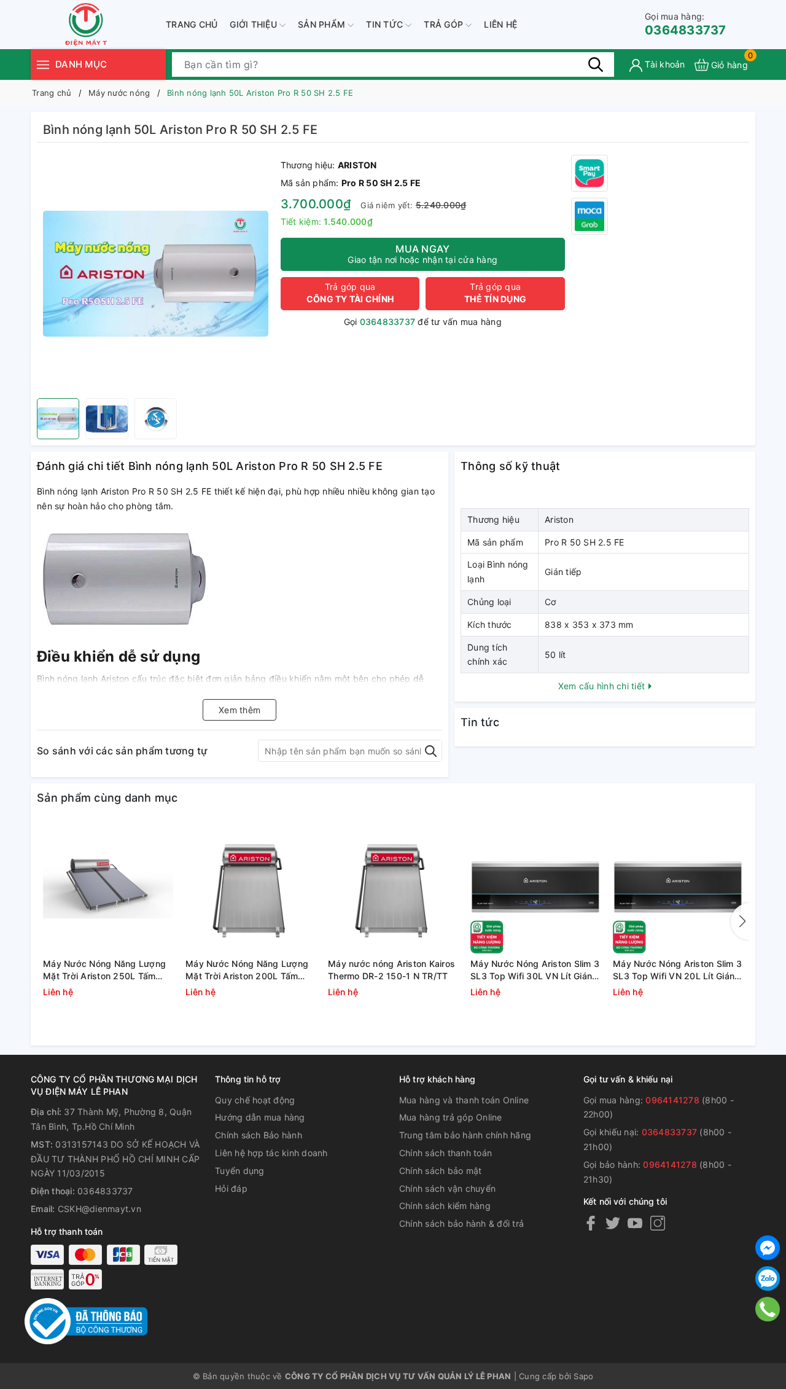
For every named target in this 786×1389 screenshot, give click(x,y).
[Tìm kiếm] (595, 64)
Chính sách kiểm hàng (445, 1205)
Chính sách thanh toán (445, 1153)
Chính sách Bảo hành (258, 1135)
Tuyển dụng (240, 1170)
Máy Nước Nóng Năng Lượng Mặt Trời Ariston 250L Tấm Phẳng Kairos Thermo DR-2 (104, 970)
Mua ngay (422, 254)
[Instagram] (657, 1223)
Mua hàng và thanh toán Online (464, 1100)
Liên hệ (500, 24)
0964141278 (672, 1100)
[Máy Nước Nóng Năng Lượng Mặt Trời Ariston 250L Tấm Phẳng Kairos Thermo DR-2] (108, 888)
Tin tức (385, 24)
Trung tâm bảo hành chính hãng (465, 1135)
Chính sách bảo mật (440, 1170)
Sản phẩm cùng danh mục (107, 797)
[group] (155, 273)
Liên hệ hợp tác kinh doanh (271, 1153)
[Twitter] (612, 1223)
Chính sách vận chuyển (447, 1188)
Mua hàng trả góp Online (450, 1117)
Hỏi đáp (231, 1188)
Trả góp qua (350, 292)
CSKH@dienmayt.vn (99, 1208)
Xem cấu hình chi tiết (603, 686)
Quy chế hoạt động (255, 1100)
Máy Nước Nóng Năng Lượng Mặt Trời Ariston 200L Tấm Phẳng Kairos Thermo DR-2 (246, 970)
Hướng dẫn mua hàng (260, 1117)
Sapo (583, 1376)
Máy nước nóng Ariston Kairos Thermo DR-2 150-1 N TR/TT (391, 969)
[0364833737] (767, 1309)
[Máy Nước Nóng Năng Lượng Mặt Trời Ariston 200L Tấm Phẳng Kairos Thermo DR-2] (250, 888)
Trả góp (444, 24)
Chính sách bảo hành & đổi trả (461, 1223)
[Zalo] (767, 1278)
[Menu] (43, 64)
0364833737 (685, 24)
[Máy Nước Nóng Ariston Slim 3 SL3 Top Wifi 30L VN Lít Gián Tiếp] (535, 888)
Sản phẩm (323, 24)
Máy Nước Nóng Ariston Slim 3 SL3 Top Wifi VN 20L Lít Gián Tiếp (677, 970)
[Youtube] (635, 1223)
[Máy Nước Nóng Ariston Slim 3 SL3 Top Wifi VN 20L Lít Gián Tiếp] (678, 888)
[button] (740, 921)
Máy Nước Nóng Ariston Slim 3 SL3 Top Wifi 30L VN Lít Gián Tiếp (534, 970)
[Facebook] (590, 1223)
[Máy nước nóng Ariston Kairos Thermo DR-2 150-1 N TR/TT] (393, 888)
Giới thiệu (254, 24)
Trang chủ (191, 24)
